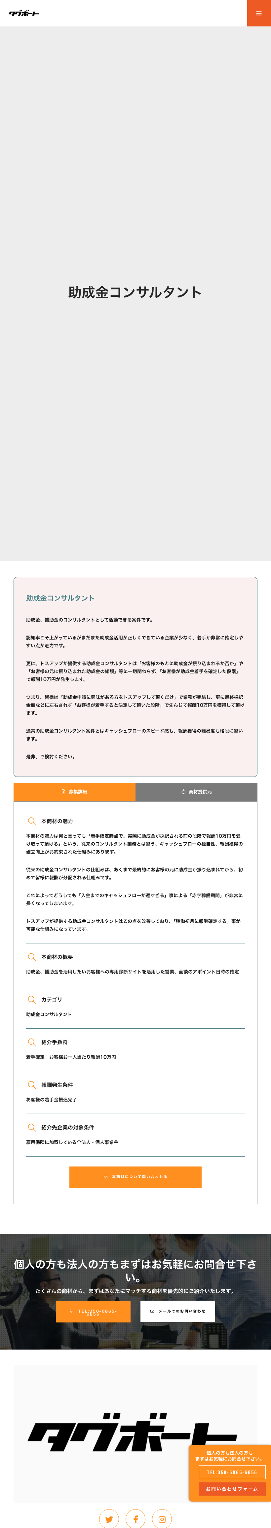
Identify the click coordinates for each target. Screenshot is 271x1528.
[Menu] (259, 13)
